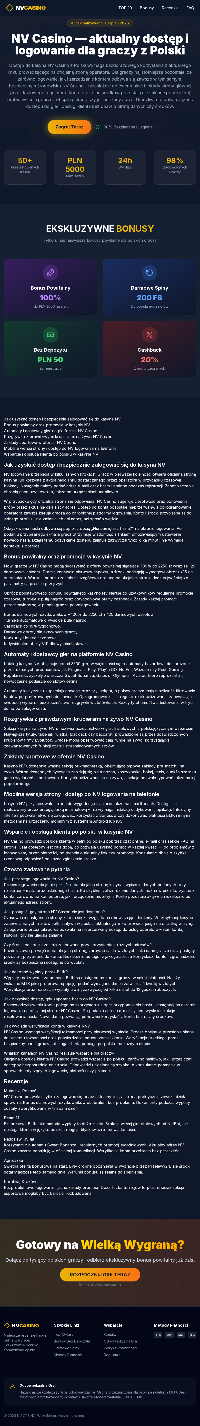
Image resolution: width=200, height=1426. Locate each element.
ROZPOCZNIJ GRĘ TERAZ (100, 1275)
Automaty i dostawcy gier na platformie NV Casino (50, 430)
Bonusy (147, 7)
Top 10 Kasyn (65, 1334)
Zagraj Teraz (69, 126)
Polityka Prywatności (120, 1348)
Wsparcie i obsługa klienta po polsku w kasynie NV (51, 454)
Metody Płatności (68, 1355)
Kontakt (110, 1334)
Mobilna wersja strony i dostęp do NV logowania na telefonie (60, 448)
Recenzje (170, 7)
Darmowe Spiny (66, 1348)
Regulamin (112, 1355)
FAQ (190, 7)
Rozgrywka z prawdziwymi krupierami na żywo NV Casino (58, 436)
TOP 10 (125, 7)
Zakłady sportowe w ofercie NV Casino (40, 442)
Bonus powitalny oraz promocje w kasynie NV (47, 424)
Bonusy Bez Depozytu (72, 1341)
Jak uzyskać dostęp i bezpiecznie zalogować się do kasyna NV (62, 419)
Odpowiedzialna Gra (120, 1341)
